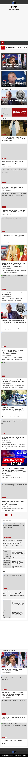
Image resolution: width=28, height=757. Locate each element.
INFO (14, 7)
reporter (10, 67)
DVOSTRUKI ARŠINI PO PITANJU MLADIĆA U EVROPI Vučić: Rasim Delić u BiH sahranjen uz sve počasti (14, 100)
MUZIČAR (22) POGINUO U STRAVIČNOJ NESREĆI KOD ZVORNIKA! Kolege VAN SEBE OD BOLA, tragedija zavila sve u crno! (13, 187)
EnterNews (17, 755)
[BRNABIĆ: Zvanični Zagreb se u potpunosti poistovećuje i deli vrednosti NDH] (14, 225)
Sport (3, 289)
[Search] (26, 43)
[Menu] (5, 43)
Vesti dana (4, 97)
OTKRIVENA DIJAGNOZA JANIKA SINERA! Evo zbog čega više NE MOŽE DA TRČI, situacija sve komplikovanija (13, 503)
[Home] (2, 43)
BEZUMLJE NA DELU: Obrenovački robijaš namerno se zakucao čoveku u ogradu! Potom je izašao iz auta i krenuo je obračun (13, 409)
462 (17, 515)
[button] (5, 43)
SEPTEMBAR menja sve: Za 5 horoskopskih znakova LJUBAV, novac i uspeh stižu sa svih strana (13, 163)
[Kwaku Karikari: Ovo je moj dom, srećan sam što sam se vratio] (14, 283)
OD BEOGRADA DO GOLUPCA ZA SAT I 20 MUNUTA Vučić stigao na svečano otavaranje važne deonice (14, 439)
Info (4, 62)
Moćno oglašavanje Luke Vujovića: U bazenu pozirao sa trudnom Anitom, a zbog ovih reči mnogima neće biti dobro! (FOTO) (18, 555)
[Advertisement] (14, 25)
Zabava (3, 134)
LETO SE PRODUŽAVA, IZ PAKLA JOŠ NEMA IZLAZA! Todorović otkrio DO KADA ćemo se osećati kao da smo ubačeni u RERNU (13, 265)
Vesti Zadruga (8, 537)
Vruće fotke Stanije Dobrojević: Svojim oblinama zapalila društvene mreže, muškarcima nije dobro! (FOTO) (12, 542)
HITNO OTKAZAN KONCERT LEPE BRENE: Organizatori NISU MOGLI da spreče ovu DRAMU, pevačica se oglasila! (14, 139)
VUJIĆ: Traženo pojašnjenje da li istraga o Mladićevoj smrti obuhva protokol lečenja (18, 605)
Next (21, 515)
